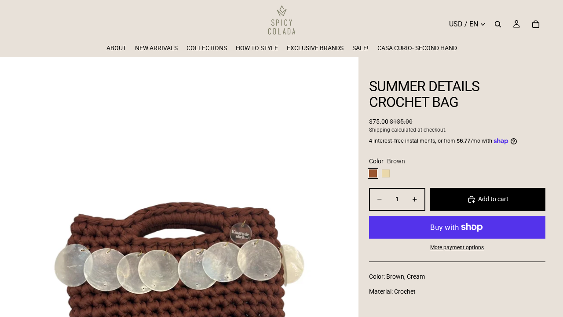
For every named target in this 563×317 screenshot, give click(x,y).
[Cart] (535, 24)
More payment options (457, 247)
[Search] (498, 24)
